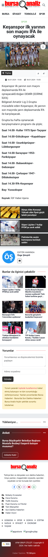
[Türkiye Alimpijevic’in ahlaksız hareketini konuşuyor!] (12, 327)
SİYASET (16, 13)
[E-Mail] (19, 261)
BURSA (5, 13)
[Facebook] (14, 487)
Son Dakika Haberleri (14, 510)
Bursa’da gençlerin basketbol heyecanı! (33, 316)
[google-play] (30, 532)
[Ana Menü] (3, 5)
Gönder (8, 379)
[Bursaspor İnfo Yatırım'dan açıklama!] (12, 306)
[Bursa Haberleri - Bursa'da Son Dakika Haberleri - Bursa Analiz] (23, 5)
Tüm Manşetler (12, 507)
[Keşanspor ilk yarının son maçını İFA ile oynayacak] (24, 56)
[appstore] (16, 532)
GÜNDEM (8, 520)
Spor (24, 21)
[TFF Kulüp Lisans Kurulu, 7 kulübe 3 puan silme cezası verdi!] (35, 327)
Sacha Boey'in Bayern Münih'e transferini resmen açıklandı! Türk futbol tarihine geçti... (35, 293)
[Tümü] (44, 422)
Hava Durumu (11, 498)
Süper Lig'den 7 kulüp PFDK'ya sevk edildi (11, 291)
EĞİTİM (40, 520)
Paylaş (8, 73)
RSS (7, 544)
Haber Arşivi (10, 513)
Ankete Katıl (10, 455)
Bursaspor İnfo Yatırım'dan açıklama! (11, 316)
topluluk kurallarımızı (28, 388)
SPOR (42, 13)
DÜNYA (29, 520)
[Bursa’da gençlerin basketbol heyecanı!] (35, 306)
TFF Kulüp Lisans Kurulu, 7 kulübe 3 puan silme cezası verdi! (35, 337)
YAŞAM (7, 526)
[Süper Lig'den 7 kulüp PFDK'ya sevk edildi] (12, 281)
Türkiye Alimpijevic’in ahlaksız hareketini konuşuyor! (11, 337)
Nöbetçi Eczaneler (13, 495)
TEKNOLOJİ (30, 13)
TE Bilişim (30, 553)
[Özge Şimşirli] (8, 257)
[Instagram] (24, 487)
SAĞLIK (7, 523)
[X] (19, 487)
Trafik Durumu (11, 501)
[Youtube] (29, 487)
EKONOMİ (31, 523)
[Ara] (43, 5)
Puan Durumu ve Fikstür (16, 504)
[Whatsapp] (34, 487)
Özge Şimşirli (23, 255)
